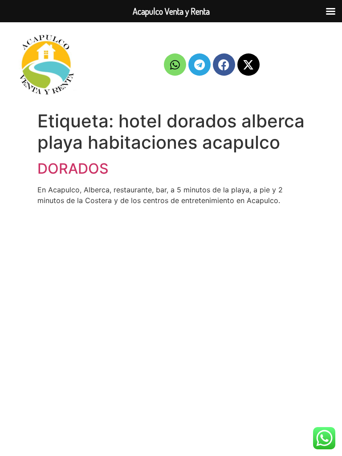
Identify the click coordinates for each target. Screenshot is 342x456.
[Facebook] (224, 64)
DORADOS (73, 168)
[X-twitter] (248, 64)
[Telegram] (199, 64)
